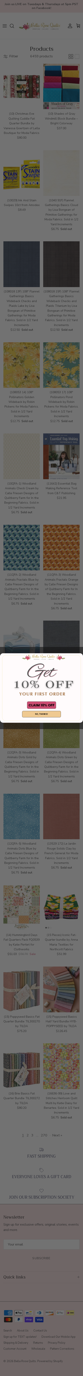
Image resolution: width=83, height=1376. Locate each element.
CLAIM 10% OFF (41, 705)
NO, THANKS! (41, 714)
